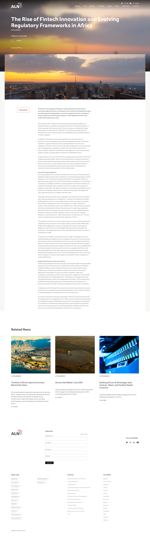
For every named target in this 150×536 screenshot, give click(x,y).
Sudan (105, 508)
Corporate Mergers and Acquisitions (79, 487)
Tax (69, 514)
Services (14, 500)
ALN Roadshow (42, 479)
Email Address (49, 436)
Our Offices (101, 6)
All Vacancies (15, 514)
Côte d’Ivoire (107, 481)
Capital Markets (73, 481)
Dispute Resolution (74, 490)
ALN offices (15, 496)
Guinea (105, 490)
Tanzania (106, 511)
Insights (109, 6)
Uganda (105, 517)
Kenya (105, 493)
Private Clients (72, 505)
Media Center (126, 6)
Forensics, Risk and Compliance (77, 496)
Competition (72, 484)
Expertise (92, 6)
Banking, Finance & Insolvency (77, 479)
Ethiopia (105, 484)
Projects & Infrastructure (75, 508)
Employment (72, 493)
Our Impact (15, 486)
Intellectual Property (74, 499)
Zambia (105, 520)
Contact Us (136, 6)
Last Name (48, 449)
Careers (117, 6)
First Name (48, 442)
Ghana (105, 487)
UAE (104, 514)
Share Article (23, 110)
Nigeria (105, 502)
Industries (14, 493)
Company (47, 456)
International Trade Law (75, 502)
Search (137, 3)
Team (84, 6)
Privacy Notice (16, 518)
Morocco (106, 499)
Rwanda (105, 505)
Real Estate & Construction (76, 511)
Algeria (105, 479)
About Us (77, 6)
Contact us (40, 482)
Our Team (14, 482)
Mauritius (106, 496)
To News (18, 40)
